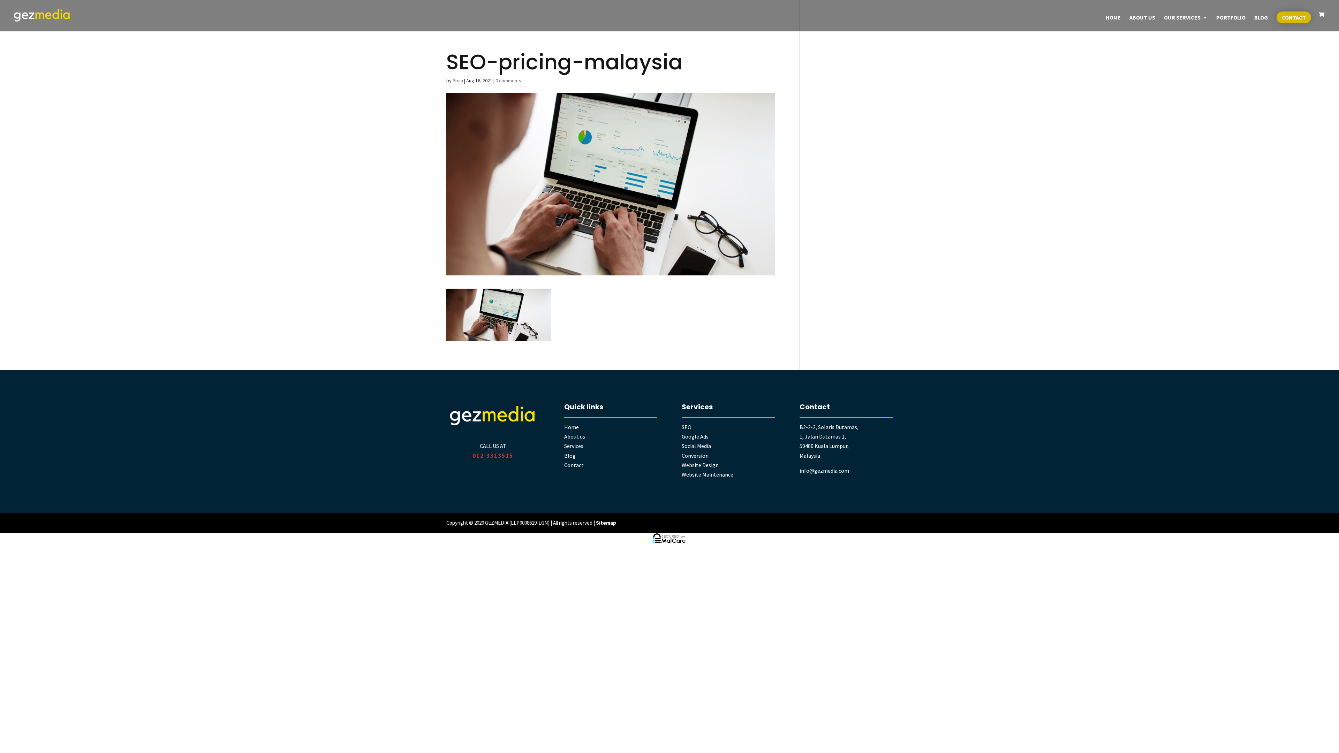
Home (1113, 18)
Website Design (700, 465)
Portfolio (1231, 18)
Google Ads (695, 436)
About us (574, 436)
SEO (686, 427)
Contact (1294, 17)
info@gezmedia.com (824, 470)
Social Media (696, 445)
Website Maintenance (707, 474)
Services (573, 445)
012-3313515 (492, 455)
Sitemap (606, 522)
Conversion (695, 455)
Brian (458, 80)
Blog (1261, 18)
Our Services (1182, 18)
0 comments (508, 80)
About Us (1142, 18)
